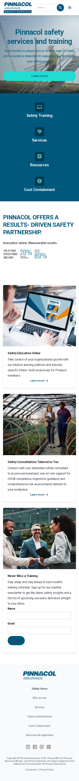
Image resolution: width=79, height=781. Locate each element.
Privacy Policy (46, 769)
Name (11, 608)
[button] (70, 7)
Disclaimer (31, 769)
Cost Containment (39, 725)
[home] (17, 7)
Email (11, 623)
